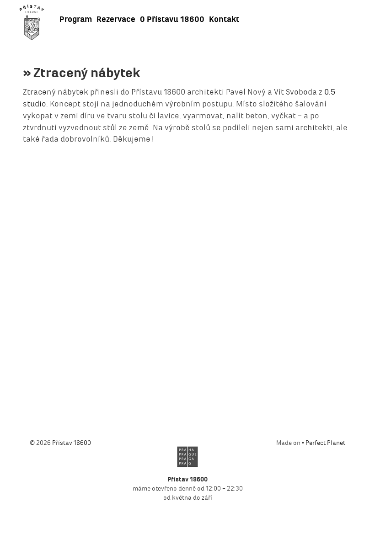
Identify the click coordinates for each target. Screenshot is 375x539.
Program (75, 19)
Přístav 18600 (71, 442)
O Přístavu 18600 (172, 19)
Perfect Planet (325, 442)
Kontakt (224, 19)
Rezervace (115, 19)
